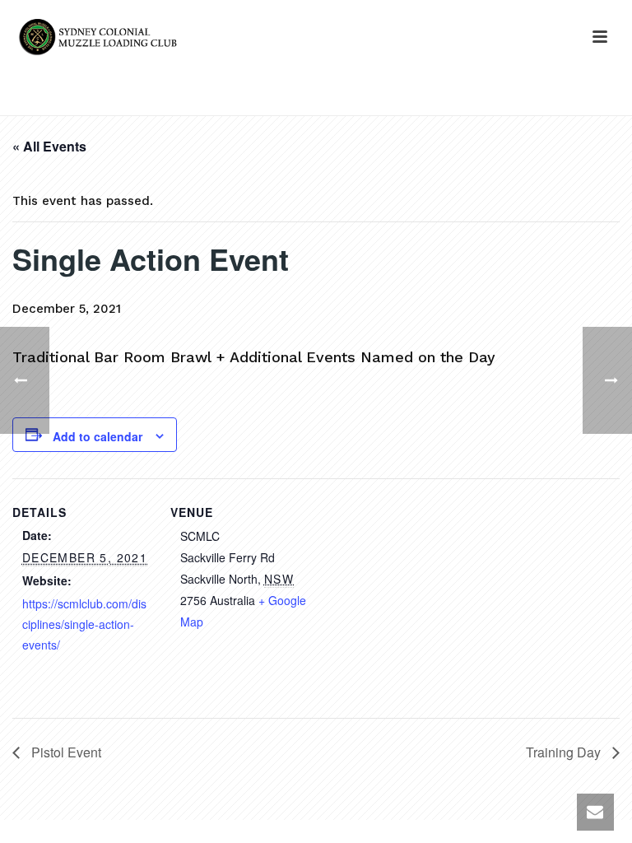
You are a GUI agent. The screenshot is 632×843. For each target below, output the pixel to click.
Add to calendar (97, 436)
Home (408, 100)
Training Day (565, 752)
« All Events (49, 146)
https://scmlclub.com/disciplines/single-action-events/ (84, 624)
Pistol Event (64, 752)
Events (455, 100)
